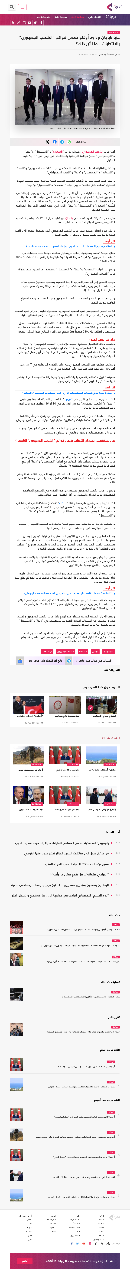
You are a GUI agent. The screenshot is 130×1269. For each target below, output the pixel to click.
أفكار (78, 1231)
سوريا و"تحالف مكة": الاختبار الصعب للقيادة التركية (77, 864)
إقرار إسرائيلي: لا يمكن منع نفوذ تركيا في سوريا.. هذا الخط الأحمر (102, 810)
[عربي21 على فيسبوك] (41, 23)
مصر (30, 1235)
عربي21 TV (51, 1219)
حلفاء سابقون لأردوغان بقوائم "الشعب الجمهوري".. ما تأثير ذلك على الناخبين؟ (83, 930)
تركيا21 (111, 17)
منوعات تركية (43, 17)
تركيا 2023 (47, 651)
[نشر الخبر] (47, 142)
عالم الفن (52, 1223)
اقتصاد (101, 1227)
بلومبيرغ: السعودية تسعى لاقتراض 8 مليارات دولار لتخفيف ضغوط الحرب (62, 843)
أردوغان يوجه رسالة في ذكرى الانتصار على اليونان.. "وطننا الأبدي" (65, 770)
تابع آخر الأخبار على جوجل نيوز (44, 660)
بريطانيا (29, 1231)
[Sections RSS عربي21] (107, 1243)
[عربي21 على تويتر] (35, 23)
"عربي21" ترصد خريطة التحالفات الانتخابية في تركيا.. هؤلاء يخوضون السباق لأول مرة (80, 946)
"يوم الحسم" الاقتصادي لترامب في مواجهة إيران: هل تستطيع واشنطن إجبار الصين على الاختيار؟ (60, 896)
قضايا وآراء (76, 1223)
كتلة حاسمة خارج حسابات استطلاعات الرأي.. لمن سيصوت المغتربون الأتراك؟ (67, 393)
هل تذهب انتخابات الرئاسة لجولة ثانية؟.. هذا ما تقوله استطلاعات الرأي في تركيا (83, 962)
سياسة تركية (78, 17)
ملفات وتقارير (99, 1239)
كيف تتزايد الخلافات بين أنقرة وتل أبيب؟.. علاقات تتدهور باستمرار (30, 810)
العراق (29, 1219)
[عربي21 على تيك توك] (18, 23)
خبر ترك (67, 399)
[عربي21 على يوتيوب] (29, 23)
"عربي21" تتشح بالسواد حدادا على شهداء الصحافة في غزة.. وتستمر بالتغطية (83, 1032)
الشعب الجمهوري (92, 151)
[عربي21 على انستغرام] (24, 23)
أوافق (25, 1261)
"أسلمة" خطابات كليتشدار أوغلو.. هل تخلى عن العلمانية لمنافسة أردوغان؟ (68, 593)
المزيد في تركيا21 (111, 738)
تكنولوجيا (52, 1227)
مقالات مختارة (74, 1227)
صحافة (101, 1235)
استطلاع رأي (75, 1235)
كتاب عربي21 (75, 1219)
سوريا (29, 1227)
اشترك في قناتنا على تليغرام (93, 660)
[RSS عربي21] (13, 23)
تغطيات (101, 1223)
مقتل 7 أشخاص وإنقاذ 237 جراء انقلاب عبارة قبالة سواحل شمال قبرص (102, 770)
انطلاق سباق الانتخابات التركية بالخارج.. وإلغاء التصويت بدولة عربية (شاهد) (69, 246)
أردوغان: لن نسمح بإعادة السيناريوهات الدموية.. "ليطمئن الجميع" (67, 810)
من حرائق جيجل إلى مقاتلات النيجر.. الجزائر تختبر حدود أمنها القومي (66, 853)
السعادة (58, 151)
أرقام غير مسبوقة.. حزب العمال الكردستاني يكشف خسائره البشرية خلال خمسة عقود (29, 770)
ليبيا (30, 1223)
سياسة (115, 992)
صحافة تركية (61, 17)
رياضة (102, 1231)
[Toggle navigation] (22, 7)
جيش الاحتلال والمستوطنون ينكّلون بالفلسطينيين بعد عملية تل (90, 997)
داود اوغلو (108, 651)
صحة (54, 1231)
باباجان (69, 218)
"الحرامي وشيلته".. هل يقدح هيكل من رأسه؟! (79, 874)
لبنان (30, 1239)
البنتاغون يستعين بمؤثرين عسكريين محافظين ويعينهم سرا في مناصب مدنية (60, 885)
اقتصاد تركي (94, 17)
